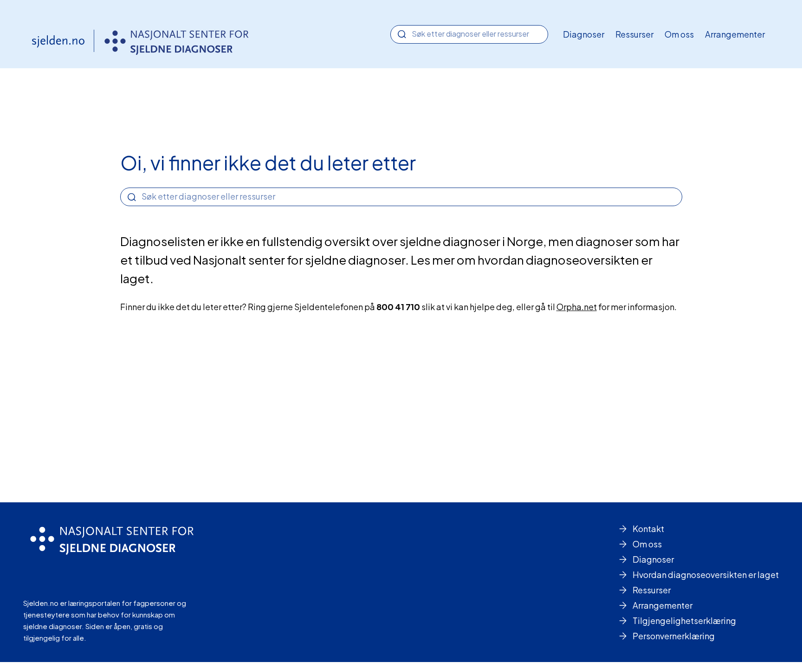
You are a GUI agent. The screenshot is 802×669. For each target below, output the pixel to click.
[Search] (402, 34)
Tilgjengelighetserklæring (684, 620)
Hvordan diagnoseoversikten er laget (706, 574)
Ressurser (634, 34)
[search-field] (469, 34)
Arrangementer (735, 34)
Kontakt (648, 528)
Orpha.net (576, 306)
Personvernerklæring (674, 635)
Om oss (679, 34)
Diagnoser (583, 34)
